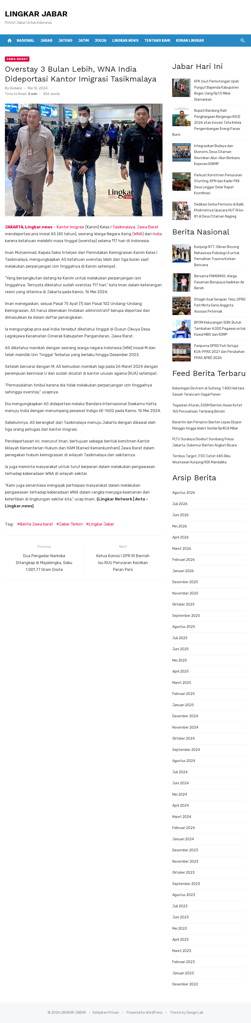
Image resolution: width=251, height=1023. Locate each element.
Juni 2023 (180, 917)
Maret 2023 (181, 951)
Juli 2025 (180, 638)
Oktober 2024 (183, 738)
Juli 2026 (180, 504)
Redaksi (16, 88)
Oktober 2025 (183, 604)
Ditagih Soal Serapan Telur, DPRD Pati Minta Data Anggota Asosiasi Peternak (220, 305)
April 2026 (180, 537)
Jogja (100, 41)
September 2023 (186, 884)
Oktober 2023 (183, 873)
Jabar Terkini (71, 524)
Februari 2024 (183, 828)
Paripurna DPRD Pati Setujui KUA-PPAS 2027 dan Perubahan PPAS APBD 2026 (219, 352)
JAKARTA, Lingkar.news (28, 227)
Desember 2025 (185, 582)
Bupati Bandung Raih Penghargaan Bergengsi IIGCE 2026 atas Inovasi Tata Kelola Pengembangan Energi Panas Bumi (206, 123)
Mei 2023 (179, 928)
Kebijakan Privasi (106, 1012)
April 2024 (180, 805)
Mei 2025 (179, 660)
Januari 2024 (183, 839)
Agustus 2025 (183, 627)
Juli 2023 (180, 906)
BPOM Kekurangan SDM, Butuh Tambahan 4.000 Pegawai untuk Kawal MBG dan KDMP (220, 328)
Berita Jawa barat (36, 524)
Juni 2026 (180, 515)
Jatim (83, 41)
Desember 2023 (185, 850)
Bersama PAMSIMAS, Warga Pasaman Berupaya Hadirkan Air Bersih (219, 282)
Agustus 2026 (183, 493)
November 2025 (185, 593)
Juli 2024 (180, 772)
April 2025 (180, 671)
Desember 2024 (185, 716)
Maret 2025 (181, 683)
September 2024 (186, 750)
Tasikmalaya (124, 227)
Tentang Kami (157, 41)
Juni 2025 (180, 649)
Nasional (26, 41)
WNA (138, 234)
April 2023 (180, 940)
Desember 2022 (185, 984)
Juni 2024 (180, 783)
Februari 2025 (183, 694)
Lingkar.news (125, 41)
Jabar (46, 41)
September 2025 (186, 616)
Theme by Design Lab (186, 1012)
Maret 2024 (181, 817)
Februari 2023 (183, 962)
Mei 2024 (179, 794)
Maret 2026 (181, 549)
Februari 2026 (183, 560)
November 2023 (185, 861)
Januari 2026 (183, 571)
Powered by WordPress (144, 1012)
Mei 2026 (179, 526)
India (157, 234)
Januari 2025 (183, 705)
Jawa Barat (17, 59)
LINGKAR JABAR (36, 13)
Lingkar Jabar (101, 524)
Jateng (65, 41)
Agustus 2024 (183, 761)
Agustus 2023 (183, 895)
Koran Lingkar (190, 41)
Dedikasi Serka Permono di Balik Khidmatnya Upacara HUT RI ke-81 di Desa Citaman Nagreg (219, 210)
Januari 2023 (183, 973)
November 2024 (185, 727)
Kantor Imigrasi (70, 227)
